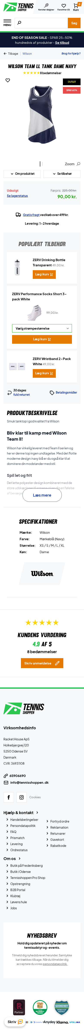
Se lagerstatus (17, 196)
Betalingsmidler (66, 392)
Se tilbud (62, 42)
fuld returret (21, 394)
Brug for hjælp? (71, 53)
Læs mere (42, 494)
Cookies (35, 797)
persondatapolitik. (55, 963)
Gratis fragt (31, 215)
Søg (74, 23)
